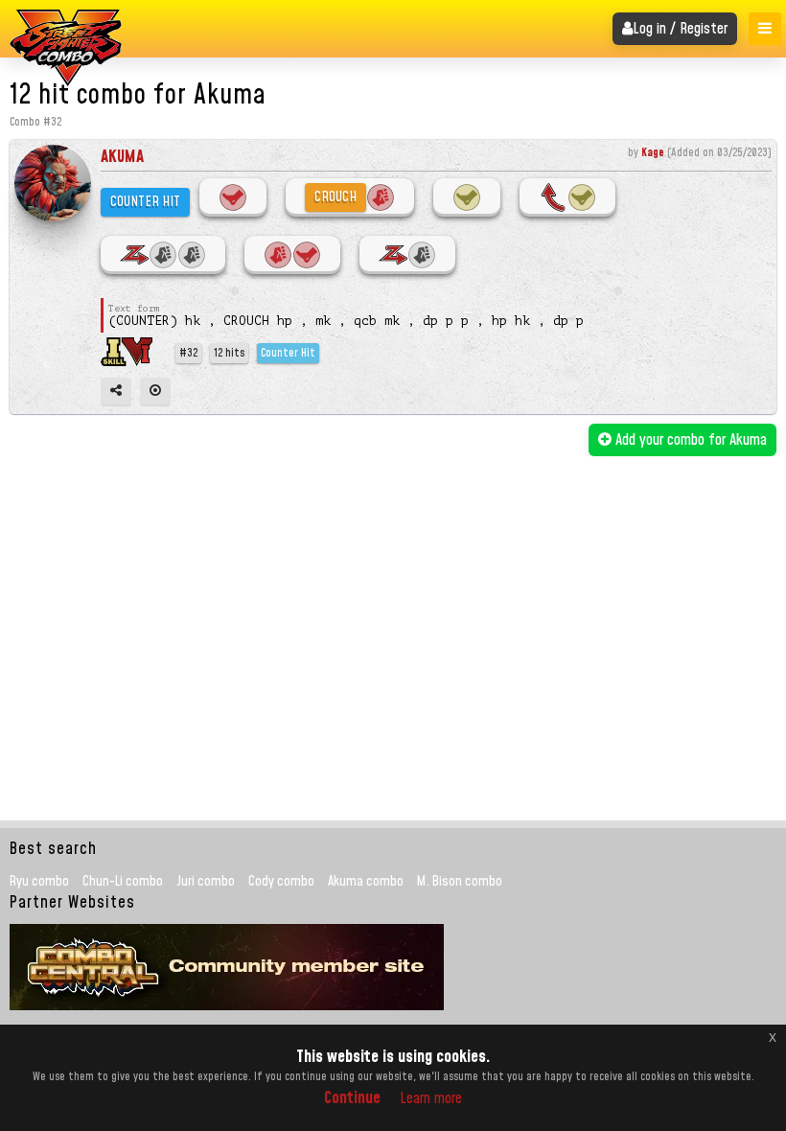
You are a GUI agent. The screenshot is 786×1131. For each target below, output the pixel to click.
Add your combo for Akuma (689, 439)
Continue (352, 1098)
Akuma (122, 157)
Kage (652, 153)
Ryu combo (39, 881)
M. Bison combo (459, 881)
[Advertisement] (395, 600)
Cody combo (281, 881)
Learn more (431, 1098)
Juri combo (205, 881)
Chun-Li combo (122, 881)
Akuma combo (366, 881)
